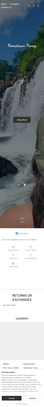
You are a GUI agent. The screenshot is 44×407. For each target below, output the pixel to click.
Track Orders (30, 250)
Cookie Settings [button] (22, 404)
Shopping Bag (31, 258)
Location (14, 4)
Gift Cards (13, 266)
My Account (13, 250)
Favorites (13, 258)
